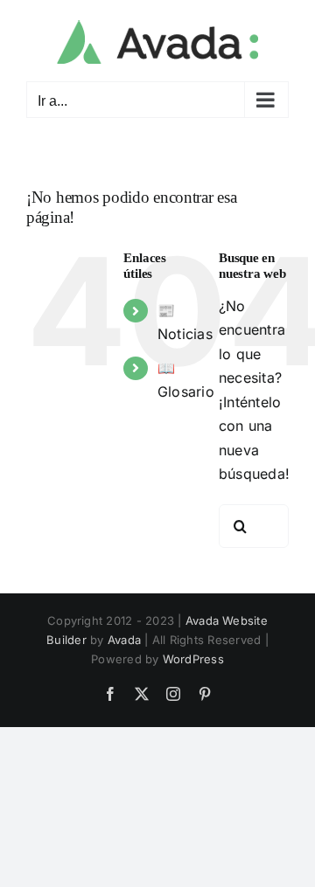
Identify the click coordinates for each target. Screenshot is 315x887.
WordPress (193, 659)
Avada (124, 640)
